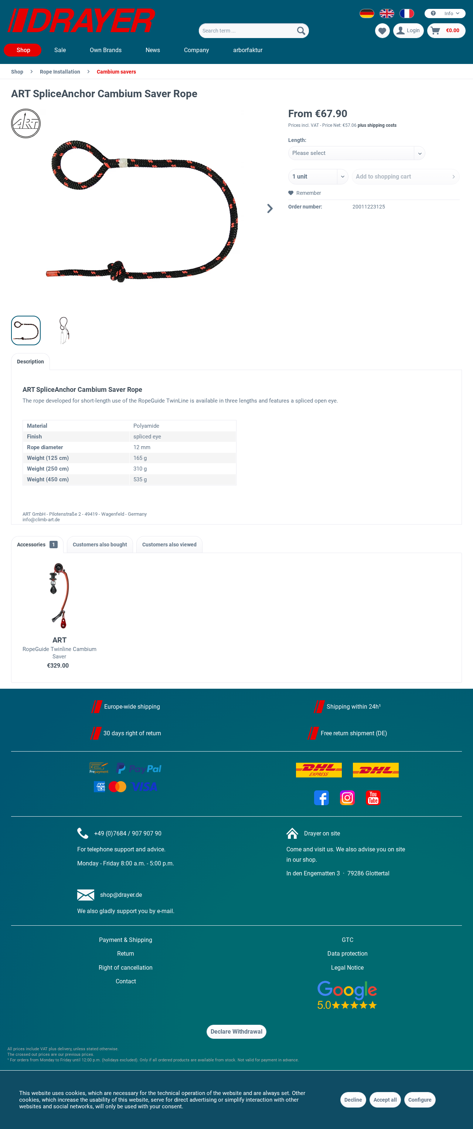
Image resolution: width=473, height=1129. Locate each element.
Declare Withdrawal (236, 1031)
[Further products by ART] (29, 123)
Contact (126, 981)
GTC (347, 939)
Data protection (347, 953)
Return (125, 953)
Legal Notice (347, 967)
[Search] (301, 30)
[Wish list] (382, 30)
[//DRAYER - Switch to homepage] (81, 21)
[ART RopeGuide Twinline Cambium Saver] (59, 595)
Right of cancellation (126, 967)
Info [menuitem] (448, 13)
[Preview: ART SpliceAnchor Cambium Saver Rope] (26, 330)
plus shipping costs (377, 125)
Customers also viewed (169, 544)
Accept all (385, 1100)
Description (30, 362)
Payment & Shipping (125, 939)
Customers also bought (100, 544)
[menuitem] (254, 30)
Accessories (36, 544)
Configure (420, 1100)
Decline (353, 1100)
